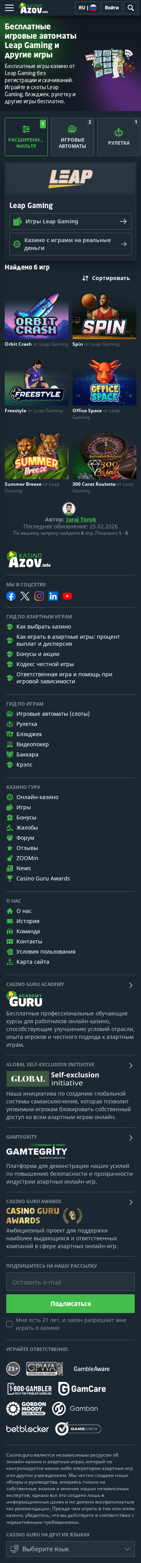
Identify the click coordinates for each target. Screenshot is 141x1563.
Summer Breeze (32, 487)
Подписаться (71, 1303)
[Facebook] (11, 596)
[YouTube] (67, 596)
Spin (95, 344)
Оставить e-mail (30, 1276)
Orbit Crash (36, 344)
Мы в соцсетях (26, 585)
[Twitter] (25, 596)
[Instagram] (39, 596)
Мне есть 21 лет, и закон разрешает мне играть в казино (71, 1323)
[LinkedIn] (53, 596)
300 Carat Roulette (103, 487)
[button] (70, 1549)
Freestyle (34, 410)
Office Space (96, 413)
